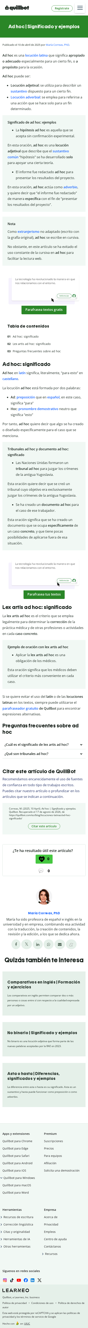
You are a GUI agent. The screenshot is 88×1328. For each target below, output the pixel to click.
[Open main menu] (80, 8)
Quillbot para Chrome (17, 1141)
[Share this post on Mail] (59, 944)
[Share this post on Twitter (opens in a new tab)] (26, 944)
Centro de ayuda (55, 1239)
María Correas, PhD (57, 45)
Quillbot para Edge (15, 1148)
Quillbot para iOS (14, 1170)
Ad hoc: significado (25, 336)
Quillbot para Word (15, 1192)
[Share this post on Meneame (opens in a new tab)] (71, 944)
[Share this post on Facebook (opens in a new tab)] (15, 944)
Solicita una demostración (62, 1170)
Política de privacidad (14, 1303)
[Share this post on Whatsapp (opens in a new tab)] (49, 944)
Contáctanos (52, 1246)
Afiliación (50, 1163)
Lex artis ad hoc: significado (32, 344)
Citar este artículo (44, 826)
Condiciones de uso (42, 1303)
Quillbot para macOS (16, 1185)
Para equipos (53, 1156)
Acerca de (51, 1217)
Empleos (50, 1232)
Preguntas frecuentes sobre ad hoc (37, 351)
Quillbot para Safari (15, 1156)
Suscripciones (53, 1141)
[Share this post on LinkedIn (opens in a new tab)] (38, 944)
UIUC (27, 1323)
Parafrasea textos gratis (44, 309)
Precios (49, 1148)
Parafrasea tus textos (44, 594)
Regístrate (62, 8)
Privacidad (51, 1224)
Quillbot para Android (17, 1163)
